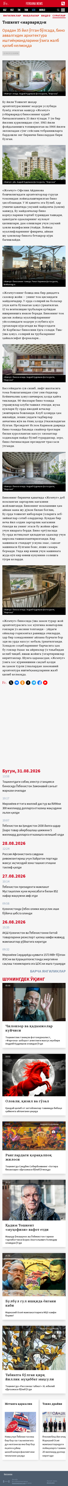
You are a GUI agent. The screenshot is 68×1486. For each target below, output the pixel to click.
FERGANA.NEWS (34, 3)
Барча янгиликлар (48, 971)
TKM (26, 10)
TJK (19, 10)
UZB (33, 10)
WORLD (42, 10)
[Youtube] (45, 682)
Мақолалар (31, 15)
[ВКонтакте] (17, 682)
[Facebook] (39, 682)
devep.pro (51, 1483)
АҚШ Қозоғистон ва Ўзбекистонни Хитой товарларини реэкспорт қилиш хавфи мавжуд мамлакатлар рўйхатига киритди (33, 937)
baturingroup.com (19, 1483)
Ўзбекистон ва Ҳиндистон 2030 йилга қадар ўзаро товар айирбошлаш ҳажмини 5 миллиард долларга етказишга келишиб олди (33, 830)
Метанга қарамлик (18, 1404)
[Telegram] (34, 682)
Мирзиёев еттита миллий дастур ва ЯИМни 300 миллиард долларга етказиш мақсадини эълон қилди (32, 808)
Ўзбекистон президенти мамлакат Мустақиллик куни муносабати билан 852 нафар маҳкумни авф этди (30, 891)
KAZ (4, 10)
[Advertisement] (34, 725)
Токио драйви (52, 1404)
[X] (11, 682)
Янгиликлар (12, 15)
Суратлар (59, 15)
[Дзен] (28, 682)
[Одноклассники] (22, 682)
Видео (45, 15)
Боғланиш (8, 1474)
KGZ (12, 10)
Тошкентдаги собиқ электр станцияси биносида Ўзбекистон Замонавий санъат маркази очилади (30, 786)
